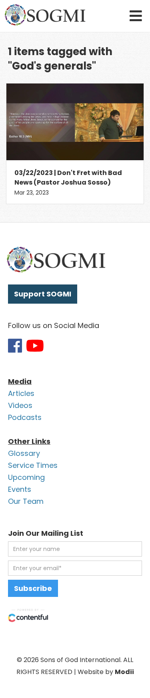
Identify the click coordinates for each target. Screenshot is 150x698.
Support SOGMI (42, 294)
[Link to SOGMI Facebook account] (15, 346)
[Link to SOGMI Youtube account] (35, 346)
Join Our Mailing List (45, 533)
